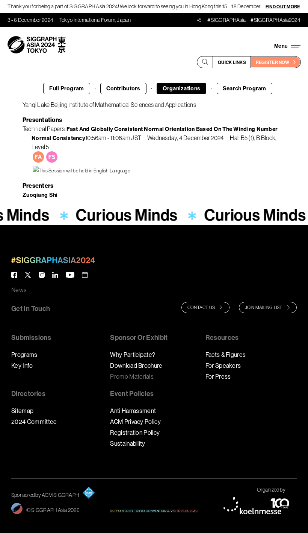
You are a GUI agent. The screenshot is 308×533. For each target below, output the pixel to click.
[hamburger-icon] (287, 46)
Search (244, 88)
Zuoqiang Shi (40, 195)
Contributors (123, 88)
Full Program (66, 88)
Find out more (283, 6)
